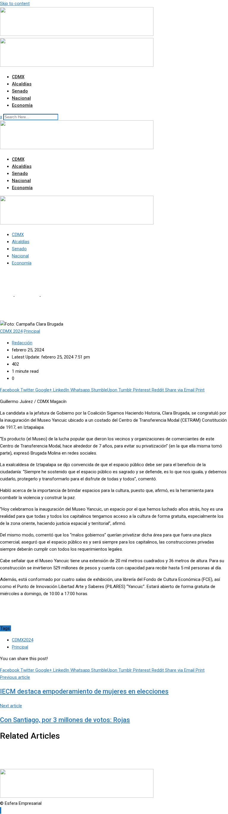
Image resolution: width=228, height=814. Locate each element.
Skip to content (15, 3)
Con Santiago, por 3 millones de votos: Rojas (65, 720)
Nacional (21, 98)
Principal (20, 647)
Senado (20, 91)
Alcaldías (21, 84)
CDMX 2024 (26, 296)
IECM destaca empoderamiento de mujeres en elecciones (84, 691)
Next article (11, 705)
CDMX (18, 76)
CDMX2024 (22, 640)
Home (6, 296)
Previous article (15, 677)
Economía (22, 105)
